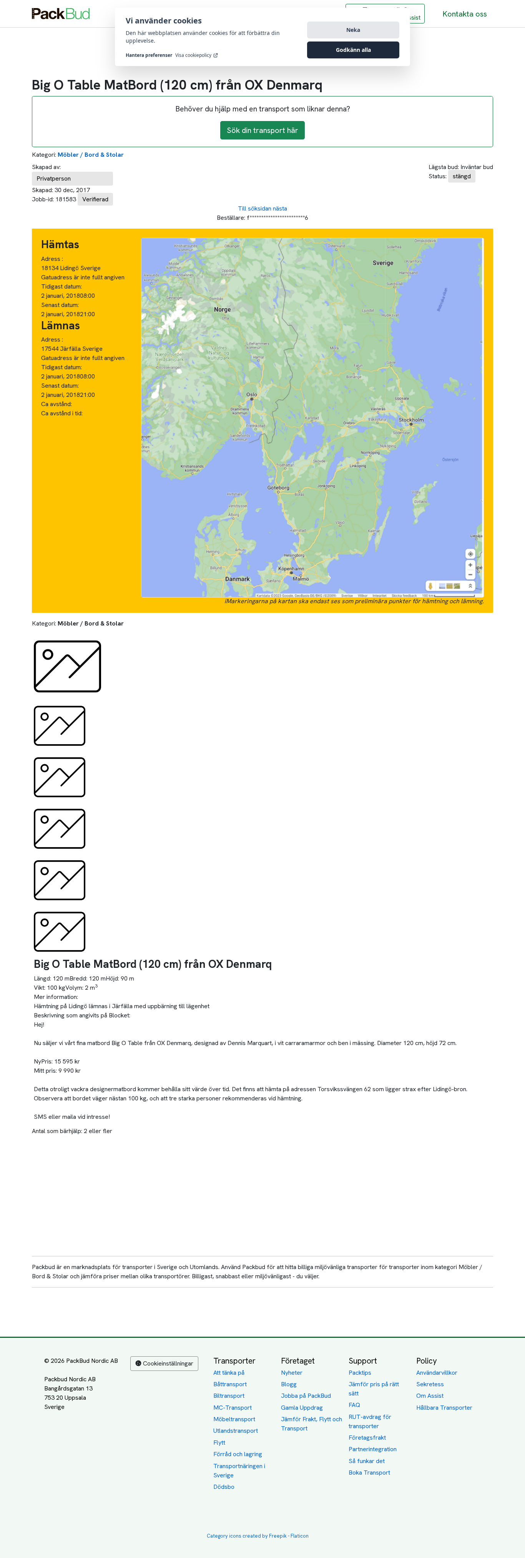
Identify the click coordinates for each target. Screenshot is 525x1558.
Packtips (360, 1373)
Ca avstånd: (57, 404)
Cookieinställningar (168, 1363)
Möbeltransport (234, 1419)
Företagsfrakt (367, 1438)
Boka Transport (369, 1472)
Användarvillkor (436, 1373)
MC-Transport (232, 1408)
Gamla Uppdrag (302, 1408)
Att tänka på (228, 1373)
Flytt (219, 1443)
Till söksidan (254, 208)
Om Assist (430, 1396)
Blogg (289, 1384)
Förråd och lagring (237, 1454)
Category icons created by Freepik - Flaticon (258, 1536)
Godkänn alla (353, 49)
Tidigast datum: (61, 286)
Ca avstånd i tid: (62, 413)
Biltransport (228, 1396)
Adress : (52, 259)
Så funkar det (367, 1461)
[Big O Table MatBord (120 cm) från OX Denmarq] (67, 666)
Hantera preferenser (149, 55)
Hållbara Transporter (444, 1408)
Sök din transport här (262, 130)
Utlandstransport (235, 1431)
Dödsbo (223, 1487)
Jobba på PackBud (306, 1396)
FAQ (354, 1405)
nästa (280, 208)
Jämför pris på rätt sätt (374, 1388)
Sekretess (430, 1384)
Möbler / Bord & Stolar (91, 155)
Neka (353, 29)
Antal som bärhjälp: (57, 1131)
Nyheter (291, 1373)
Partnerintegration (373, 1449)
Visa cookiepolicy (193, 55)
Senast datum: (60, 305)
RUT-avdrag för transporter (370, 1421)
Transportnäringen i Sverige (239, 1470)
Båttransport (230, 1384)
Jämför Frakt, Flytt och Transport (311, 1423)
